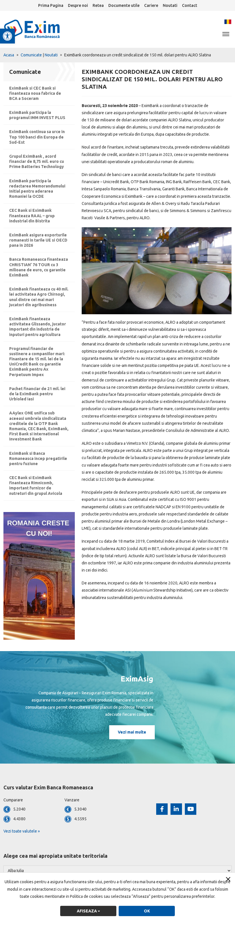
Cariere (151, 5)
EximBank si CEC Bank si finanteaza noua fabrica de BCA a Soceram (35, 93)
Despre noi (78, 5)
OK (147, 911)
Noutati (170, 5)
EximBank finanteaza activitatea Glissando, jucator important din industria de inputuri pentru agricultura (37, 327)
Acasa (8, 55)
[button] (7, 36)
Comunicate (31, 55)
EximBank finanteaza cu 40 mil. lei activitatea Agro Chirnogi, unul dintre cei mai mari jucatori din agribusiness (38, 297)
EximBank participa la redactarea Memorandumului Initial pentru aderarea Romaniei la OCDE (37, 189)
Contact (189, 5)
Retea (98, 5)
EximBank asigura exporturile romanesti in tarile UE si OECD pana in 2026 (38, 240)
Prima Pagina (50, 5)
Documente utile (124, 5)
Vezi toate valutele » (21, 831)
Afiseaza (87, 911)
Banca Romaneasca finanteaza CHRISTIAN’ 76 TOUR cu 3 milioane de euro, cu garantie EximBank (38, 267)
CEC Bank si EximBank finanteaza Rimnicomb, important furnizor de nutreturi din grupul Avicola (35, 485)
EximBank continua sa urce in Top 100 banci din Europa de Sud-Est (37, 136)
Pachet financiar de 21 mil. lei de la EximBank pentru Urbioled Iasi (37, 393)
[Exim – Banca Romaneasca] (41, 29)
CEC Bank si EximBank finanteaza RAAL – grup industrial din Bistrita (32, 215)
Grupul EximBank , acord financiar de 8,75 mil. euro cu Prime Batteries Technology (36, 161)
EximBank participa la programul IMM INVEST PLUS (37, 115)
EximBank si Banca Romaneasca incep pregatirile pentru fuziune (38, 458)
